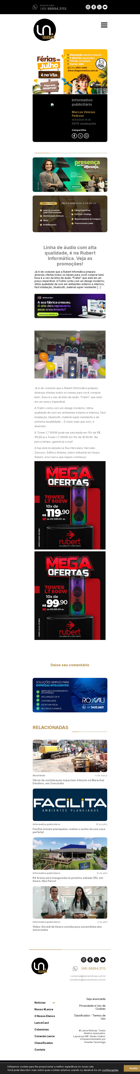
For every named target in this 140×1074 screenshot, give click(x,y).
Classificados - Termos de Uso (90, 1017)
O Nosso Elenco (44, 1016)
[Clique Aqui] (70, 71)
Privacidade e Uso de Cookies (92, 1007)
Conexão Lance (44, 1036)
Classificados (43, 1042)
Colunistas (41, 1029)
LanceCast (41, 1022)
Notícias (40, 1002)
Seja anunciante (96, 998)
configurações (110, 1070)
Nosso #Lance (43, 1009)
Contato (39, 1049)
